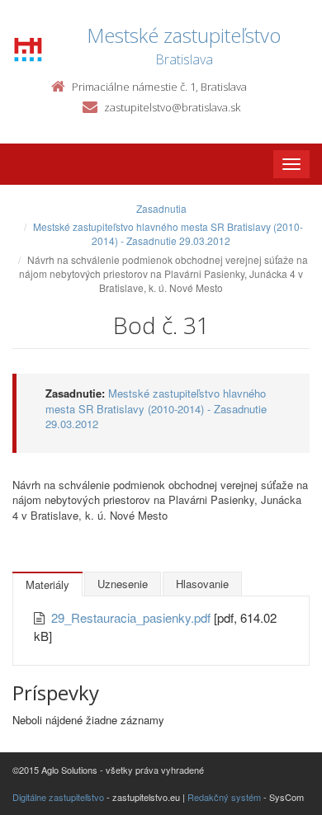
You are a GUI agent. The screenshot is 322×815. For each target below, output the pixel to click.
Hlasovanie (202, 583)
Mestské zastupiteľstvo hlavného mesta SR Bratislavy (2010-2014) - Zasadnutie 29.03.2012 (168, 233)
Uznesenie (122, 583)
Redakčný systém (224, 796)
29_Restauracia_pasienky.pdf (132, 617)
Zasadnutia (161, 208)
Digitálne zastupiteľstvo (58, 796)
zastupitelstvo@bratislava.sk (172, 107)
